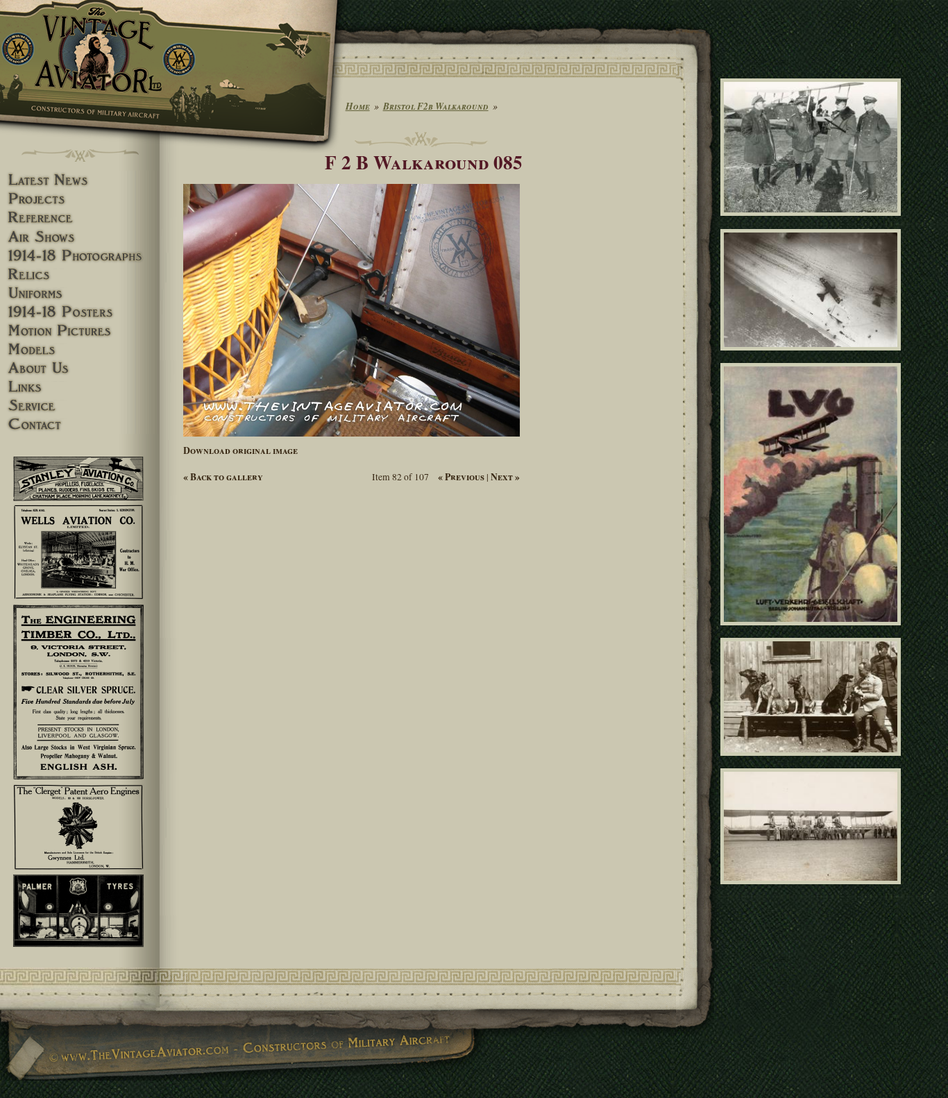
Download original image (240, 450)
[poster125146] (813, 631)
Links (80, 387)
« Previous (461, 477)
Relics (80, 274)
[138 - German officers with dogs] (813, 761)
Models (80, 349)
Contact (80, 424)
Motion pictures (80, 330)
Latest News (80, 180)
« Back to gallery (223, 477)
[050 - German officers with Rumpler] (813, 222)
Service (80, 405)
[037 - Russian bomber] (813, 890)
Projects (80, 198)
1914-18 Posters (80, 312)
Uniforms (80, 293)
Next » (505, 477)
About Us (80, 368)
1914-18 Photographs (80, 255)
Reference (80, 217)
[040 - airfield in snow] (813, 357)
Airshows (80, 237)
